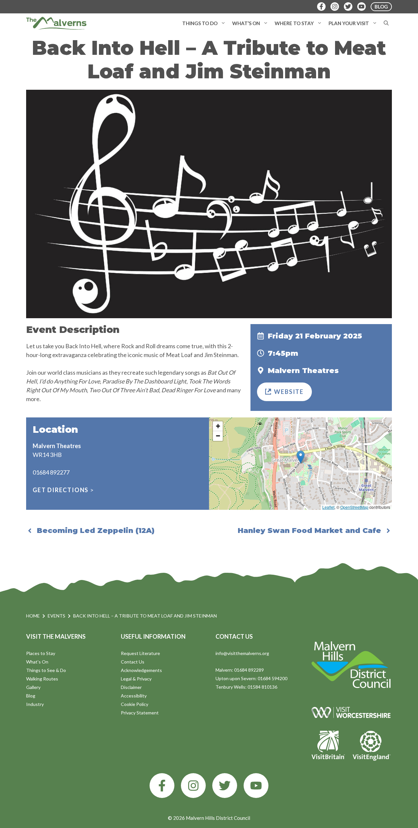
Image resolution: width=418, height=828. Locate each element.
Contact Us (132, 661)
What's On (37, 661)
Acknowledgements (141, 670)
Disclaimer (131, 687)
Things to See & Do (46, 670)
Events (56, 615)
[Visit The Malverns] (56, 23)
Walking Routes (42, 678)
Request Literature (140, 653)
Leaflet (328, 507)
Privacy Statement (140, 712)
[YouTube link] (256, 785)
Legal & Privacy (136, 678)
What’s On (246, 23)
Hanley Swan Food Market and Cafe (309, 530)
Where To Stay (294, 23)
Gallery (33, 687)
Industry (35, 704)
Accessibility (134, 695)
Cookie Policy (134, 704)
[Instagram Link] (334, 6)
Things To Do (199, 23)
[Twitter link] (224, 785)
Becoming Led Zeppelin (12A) (95, 530)
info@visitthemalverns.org (242, 653)
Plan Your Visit (349, 23)
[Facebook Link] (321, 6)
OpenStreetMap (354, 507)
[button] (223, 23)
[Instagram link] (193, 785)
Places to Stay (40, 653)
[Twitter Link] (348, 6)
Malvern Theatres (303, 370)
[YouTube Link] (361, 6)
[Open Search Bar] (386, 23)
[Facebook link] (162, 785)
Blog (30, 695)
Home (33, 615)
